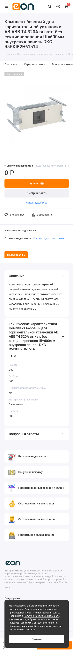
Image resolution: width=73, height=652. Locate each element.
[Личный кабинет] (58, 6)
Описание (10, 64)
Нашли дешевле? (36, 202)
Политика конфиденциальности (41, 616)
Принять (36, 639)
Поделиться (14, 254)
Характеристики (34, 64)
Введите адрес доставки (48, 238)
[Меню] (6, 6)
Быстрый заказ (37, 193)
